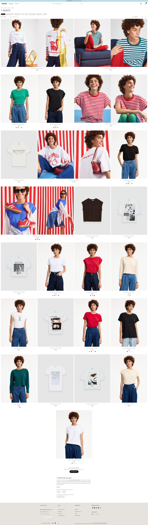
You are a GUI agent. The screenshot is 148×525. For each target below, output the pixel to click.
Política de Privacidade (78, 523)
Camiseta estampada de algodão (37, 68)
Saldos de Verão (77, 515)
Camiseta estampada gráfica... (92, 403)
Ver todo (3, 14)
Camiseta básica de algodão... (19, 124)
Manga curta (17, 14)
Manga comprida (10, 14)
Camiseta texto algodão (19, 180)
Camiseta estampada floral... (55, 403)
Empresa (76, 509)
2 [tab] (2, 75)
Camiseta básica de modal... (55, 124)
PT (97, 514)
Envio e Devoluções (61, 509)
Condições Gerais (96, 523)
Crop (23, 14)
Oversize (44, 14)
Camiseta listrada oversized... (111, 68)
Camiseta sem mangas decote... (92, 236)
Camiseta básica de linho (129, 403)
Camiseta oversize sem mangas (74, 459)
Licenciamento (32, 14)
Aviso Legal (101, 523)
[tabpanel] (37, 43)
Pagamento (60, 511)
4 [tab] (3, 75)
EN (99, 514)
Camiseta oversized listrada (110, 123)
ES (94, 514)
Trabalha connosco (78, 511)
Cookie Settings (90, 523)
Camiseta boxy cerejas (74, 179)
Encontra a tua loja (47, 517)
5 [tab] (4, 75)
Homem (17, 3)
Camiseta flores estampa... (129, 236)
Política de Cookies (85, 523)
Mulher (11, 3)
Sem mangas (39, 14)
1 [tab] (38, 75)
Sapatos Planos (60, 496)
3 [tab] (113, 131)
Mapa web (105, 523)
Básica (26, 14)
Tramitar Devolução (61, 515)
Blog (75, 513)
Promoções (60, 513)
